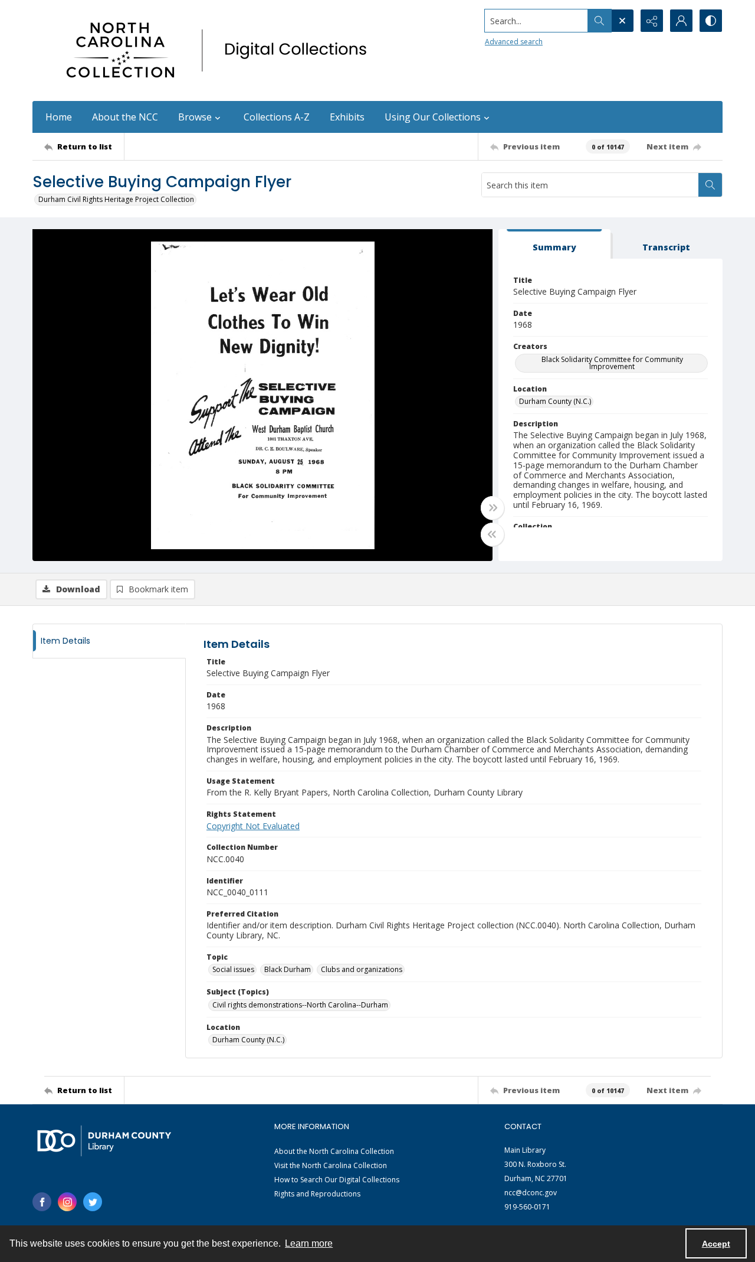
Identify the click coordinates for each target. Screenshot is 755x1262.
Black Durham (287, 969)
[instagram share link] (67, 1201)
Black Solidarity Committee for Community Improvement (612, 362)
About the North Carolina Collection (334, 1151)
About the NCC (125, 116)
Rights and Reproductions (317, 1194)
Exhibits (347, 116)
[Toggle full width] (492, 508)
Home (58, 116)
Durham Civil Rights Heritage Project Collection (116, 199)
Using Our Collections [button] (433, 116)
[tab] (554, 244)
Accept (716, 1243)
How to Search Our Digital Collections (336, 1180)
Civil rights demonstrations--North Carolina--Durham (300, 1005)
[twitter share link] (92, 1201)
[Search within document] (710, 185)
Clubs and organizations (361, 969)
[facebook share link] (41, 1201)
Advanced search (514, 42)
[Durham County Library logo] (104, 1140)
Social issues (233, 969)
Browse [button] (195, 116)
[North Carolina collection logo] (220, 50)
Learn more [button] (309, 1243)
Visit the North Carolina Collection (330, 1165)
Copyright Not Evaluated (253, 825)
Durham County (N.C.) (555, 401)
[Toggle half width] (492, 534)
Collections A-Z (277, 116)
